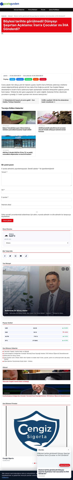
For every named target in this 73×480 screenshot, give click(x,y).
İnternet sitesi (6, 205)
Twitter (12, 79)
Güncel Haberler (19, 9)
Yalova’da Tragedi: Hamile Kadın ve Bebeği (16, 351)
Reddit (36, 79)
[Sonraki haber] (67, 269)
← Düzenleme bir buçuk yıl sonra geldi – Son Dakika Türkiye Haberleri (19, 101)
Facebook (20, 79)
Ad (3, 190)
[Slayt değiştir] (33, 463)
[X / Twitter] (10, 256)
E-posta (4, 197)
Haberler (4, 16)
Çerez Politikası (54, 9)
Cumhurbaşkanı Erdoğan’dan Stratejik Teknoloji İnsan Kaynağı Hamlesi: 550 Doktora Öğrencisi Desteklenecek (36, 353)
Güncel (10, 16)
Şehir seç (7, 239)
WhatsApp (28, 79)
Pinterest (43, 79)
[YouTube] (21, 256)
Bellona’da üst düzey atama (12, 355)
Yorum (4, 172)
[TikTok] (26, 256)
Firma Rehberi (32, 9)
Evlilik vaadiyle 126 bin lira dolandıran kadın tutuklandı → (55, 101)
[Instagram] (15, 256)
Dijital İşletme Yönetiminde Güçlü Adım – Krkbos (18, 361)
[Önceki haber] (63, 269)
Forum (43, 9)
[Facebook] (5, 256)
